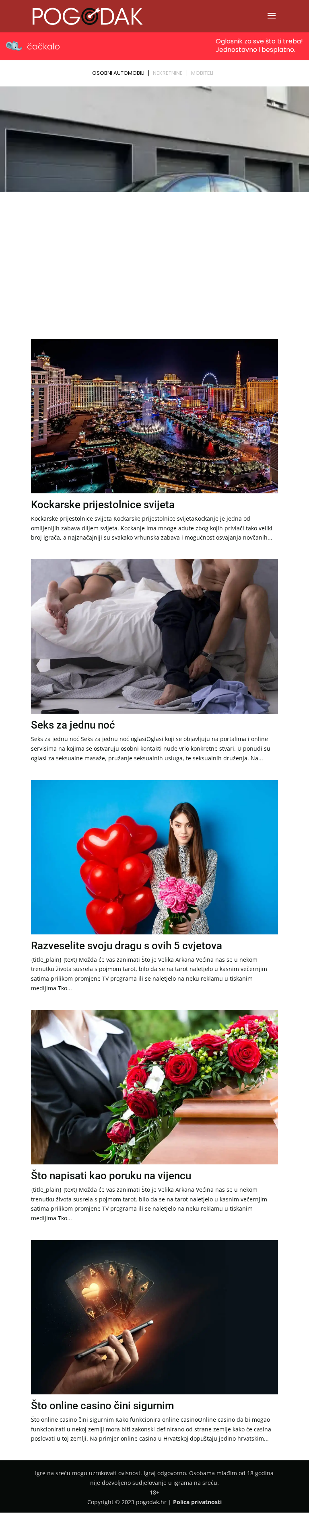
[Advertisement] (154, 255)
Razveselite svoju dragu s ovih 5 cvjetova (126, 946)
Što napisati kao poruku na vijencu (111, 1176)
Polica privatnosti (197, 1502)
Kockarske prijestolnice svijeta (103, 505)
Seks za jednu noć (73, 725)
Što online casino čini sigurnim (102, 1406)
